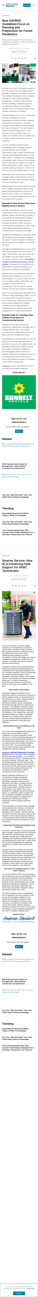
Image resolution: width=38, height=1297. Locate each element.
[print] (35, 58)
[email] (25, 58)
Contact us (6, 366)
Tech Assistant (17, 756)
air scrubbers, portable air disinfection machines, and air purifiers (18, 261)
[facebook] (13, 58)
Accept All (19, 1293)
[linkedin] (16, 58)
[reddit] (22, 58)
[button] (3, 5)
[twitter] (19, 58)
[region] (19, 1290)
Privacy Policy (31, 1288)
